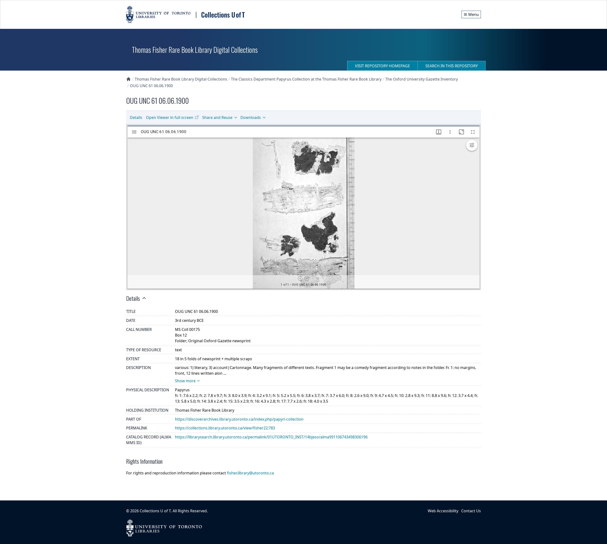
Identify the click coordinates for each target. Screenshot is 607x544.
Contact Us (471, 510)
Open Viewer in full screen (169, 117)
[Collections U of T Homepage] (128, 79)
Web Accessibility (443, 510)
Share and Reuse (217, 117)
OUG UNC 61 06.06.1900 (151, 85)
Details (136, 117)
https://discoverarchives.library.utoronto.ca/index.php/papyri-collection (239, 419)
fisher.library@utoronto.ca (250, 473)
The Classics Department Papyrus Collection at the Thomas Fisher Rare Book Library (306, 79)
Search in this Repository (451, 65)
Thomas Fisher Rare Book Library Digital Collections (181, 79)
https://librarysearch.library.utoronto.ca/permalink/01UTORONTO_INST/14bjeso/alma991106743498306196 (271, 437)
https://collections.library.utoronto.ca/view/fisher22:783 (225, 428)
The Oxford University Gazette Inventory (421, 79)
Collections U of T (155, 510)
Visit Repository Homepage (382, 65)
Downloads (250, 117)
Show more (185, 380)
